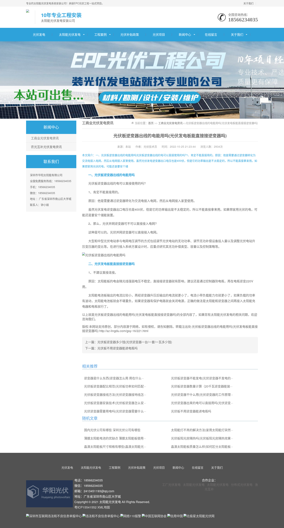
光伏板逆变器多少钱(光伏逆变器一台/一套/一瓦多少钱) (134, 342)
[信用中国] (175, 516)
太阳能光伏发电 (70, 34)
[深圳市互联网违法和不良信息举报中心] (54, 516)
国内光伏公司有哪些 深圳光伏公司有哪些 (112, 430)
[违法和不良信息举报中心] (101, 516)
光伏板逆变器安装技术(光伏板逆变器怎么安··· (115, 403)
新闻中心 (185, 34)
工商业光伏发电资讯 (45, 138)
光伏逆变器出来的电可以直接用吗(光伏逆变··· (202, 403)
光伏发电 (39, 34)
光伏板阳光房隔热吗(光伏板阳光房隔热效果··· (202, 438)
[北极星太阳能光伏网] (199, 516)
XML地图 (103, 507)
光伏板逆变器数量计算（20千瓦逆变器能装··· (201, 386)
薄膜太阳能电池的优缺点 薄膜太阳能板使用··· (115, 438)
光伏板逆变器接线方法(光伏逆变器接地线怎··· (115, 394)
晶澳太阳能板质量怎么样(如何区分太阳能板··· (202, 446)
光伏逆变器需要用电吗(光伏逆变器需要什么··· (115, 411)
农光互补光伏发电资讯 (46, 147)
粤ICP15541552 (85, 507)
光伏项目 (159, 34)
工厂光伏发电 (171, 484)
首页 (151, 123)
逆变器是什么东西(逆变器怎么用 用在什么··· (114, 378)
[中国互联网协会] (154, 516)
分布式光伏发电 (242, 484)
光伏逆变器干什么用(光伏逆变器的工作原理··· (202, 394)
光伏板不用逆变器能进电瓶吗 (117, 348)
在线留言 (211, 34)
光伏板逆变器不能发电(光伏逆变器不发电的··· (202, 378)
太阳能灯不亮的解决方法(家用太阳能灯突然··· (202, 430)
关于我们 (248, 3)
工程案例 (100, 34)
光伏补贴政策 (129, 34)
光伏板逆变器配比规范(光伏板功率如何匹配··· (115, 386)
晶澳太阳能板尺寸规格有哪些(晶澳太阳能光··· (115, 446)
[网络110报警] (131, 516)
